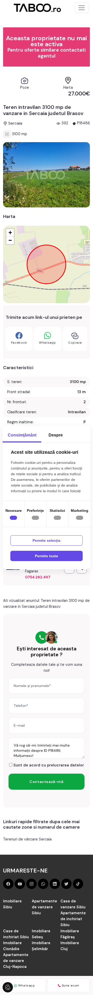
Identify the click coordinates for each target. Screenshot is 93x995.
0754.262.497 (37, 577)
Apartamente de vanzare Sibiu (44, 907)
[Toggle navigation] (81, 8)
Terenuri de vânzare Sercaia (27, 839)
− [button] (10, 240)
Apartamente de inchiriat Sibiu (73, 919)
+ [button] (10, 232)
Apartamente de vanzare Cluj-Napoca (15, 960)
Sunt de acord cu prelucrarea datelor (48, 765)
